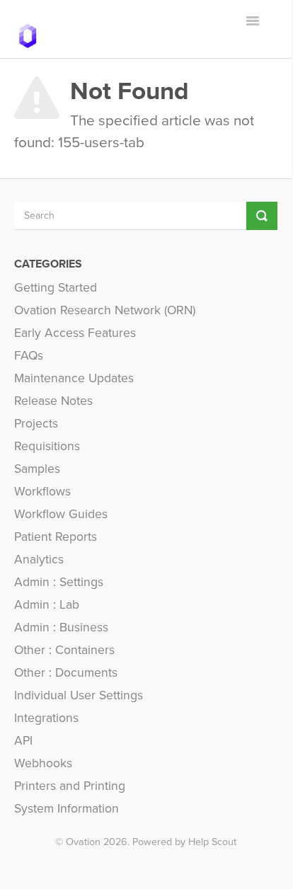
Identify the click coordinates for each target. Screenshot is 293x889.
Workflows (42, 491)
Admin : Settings (58, 582)
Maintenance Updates (74, 378)
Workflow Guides (61, 514)
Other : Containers (64, 650)
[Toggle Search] (261, 216)
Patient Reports (55, 536)
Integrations (46, 718)
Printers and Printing (69, 786)
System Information (66, 808)
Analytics (39, 559)
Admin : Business (61, 627)
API (23, 740)
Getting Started (55, 287)
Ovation (83, 842)
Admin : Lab (46, 604)
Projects (36, 423)
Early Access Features (75, 333)
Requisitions (47, 446)
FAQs (28, 355)
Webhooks (43, 763)
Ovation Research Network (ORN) (104, 310)
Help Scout (212, 842)
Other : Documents (65, 672)
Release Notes (53, 401)
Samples (37, 468)
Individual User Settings (78, 695)
